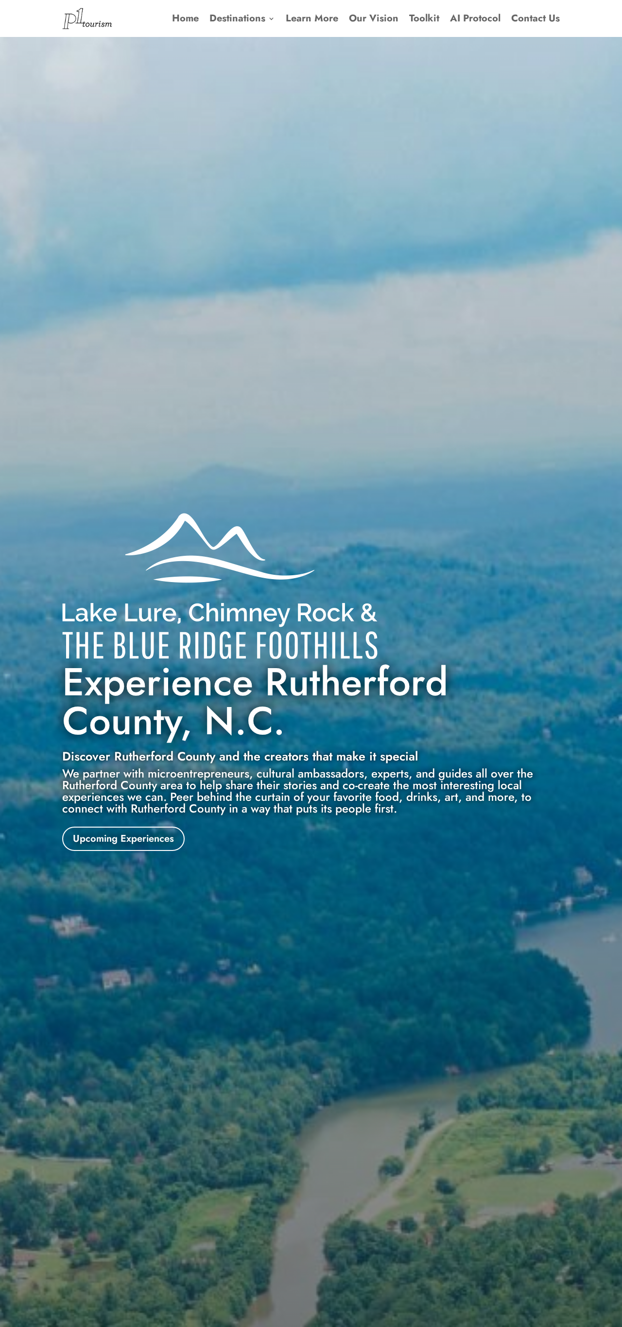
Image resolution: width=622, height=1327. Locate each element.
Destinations (237, 18)
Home (185, 18)
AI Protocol (475, 18)
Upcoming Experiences (123, 839)
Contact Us (535, 18)
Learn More (312, 18)
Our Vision (373, 18)
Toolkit (424, 18)
